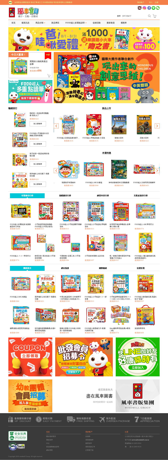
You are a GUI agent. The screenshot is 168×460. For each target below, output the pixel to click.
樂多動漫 (111, 23)
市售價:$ (34, 68)
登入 (151, 2)
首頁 (13, 23)
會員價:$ (36, 71)
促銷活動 (97, 23)
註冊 (156, 2)
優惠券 (124, 23)
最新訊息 (25, 23)
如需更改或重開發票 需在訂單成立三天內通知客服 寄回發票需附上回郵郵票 (43, 2)
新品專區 (55, 23)
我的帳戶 (140, 2)
